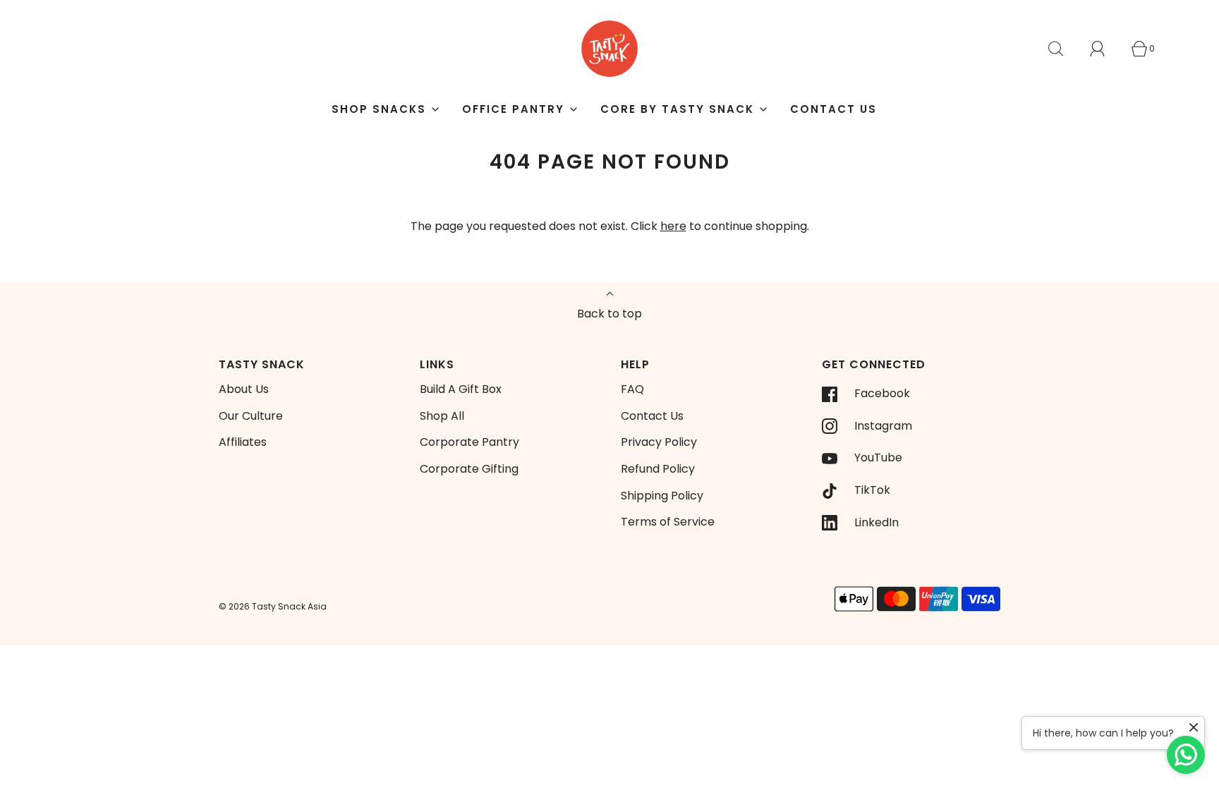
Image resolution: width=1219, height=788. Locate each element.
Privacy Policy (659, 442)
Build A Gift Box (461, 389)
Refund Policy (658, 469)
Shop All (442, 416)
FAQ (632, 389)
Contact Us (833, 109)
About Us (244, 389)
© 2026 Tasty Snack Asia (273, 606)
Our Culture (251, 416)
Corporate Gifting (469, 469)
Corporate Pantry (469, 442)
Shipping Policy (662, 495)
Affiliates (243, 442)
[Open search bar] (1063, 48)
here (673, 226)
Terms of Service (668, 522)
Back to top (609, 313)
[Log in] (1105, 48)
